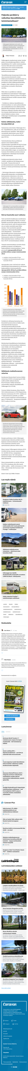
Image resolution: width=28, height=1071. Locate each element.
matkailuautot (18, 609)
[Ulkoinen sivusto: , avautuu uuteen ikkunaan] (14, 698)
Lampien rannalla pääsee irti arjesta (13, 885)
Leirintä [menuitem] (5, 1031)
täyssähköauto (19, 614)
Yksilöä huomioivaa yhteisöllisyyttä (13, 956)
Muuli (4, 614)
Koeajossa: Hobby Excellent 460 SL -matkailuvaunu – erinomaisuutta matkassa (13, 501)
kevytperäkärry (15, 606)
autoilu (5, 604)
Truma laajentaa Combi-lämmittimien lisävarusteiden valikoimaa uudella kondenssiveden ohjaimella (13, 763)
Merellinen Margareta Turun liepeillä (13, 979)
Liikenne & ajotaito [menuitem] (7, 1036)
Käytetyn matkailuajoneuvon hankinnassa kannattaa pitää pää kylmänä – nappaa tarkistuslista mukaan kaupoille (12, 840)
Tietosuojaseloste (7, 1062)
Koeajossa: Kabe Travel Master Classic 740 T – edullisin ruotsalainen (13, 850)
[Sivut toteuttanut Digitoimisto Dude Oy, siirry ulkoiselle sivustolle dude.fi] (14, 1067)
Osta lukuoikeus (9, 719)
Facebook (6, 1020)
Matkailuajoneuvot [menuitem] (7, 1029)
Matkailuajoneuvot (7, 25)
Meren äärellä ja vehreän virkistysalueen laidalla (10, 932)
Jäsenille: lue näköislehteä (12, 715)
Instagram (7, 1024)
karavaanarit (6, 606)
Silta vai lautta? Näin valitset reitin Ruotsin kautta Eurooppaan (12, 820)
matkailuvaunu (6, 611)
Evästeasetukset (23, 1062)
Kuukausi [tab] (8, 731)
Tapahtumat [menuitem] (6, 1038)
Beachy (10, 604)
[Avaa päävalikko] (25, 2)
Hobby (16, 604)
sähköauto (10, 614)
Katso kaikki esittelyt (6, 988)
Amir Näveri (7, 630)
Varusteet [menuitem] (5, 1033)
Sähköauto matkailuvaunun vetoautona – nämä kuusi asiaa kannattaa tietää (11, 551)
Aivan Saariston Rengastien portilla (13, 908)
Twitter (14, 1020)
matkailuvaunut (16, 611)
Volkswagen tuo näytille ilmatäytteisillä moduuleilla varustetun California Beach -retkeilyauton (14, 574)
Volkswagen (6, 617)
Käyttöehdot (15, 1062)
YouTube (16, 1024)
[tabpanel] (14, 765)
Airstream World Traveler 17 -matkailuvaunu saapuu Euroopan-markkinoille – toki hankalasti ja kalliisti (12, 740)
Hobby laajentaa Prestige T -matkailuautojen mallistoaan (11, 597)
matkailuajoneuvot (7, 609)
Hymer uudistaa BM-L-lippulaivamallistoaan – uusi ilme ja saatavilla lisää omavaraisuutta (13, 752)
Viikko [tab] (2, 731)
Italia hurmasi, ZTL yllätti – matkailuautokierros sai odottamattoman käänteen (10, 810)
